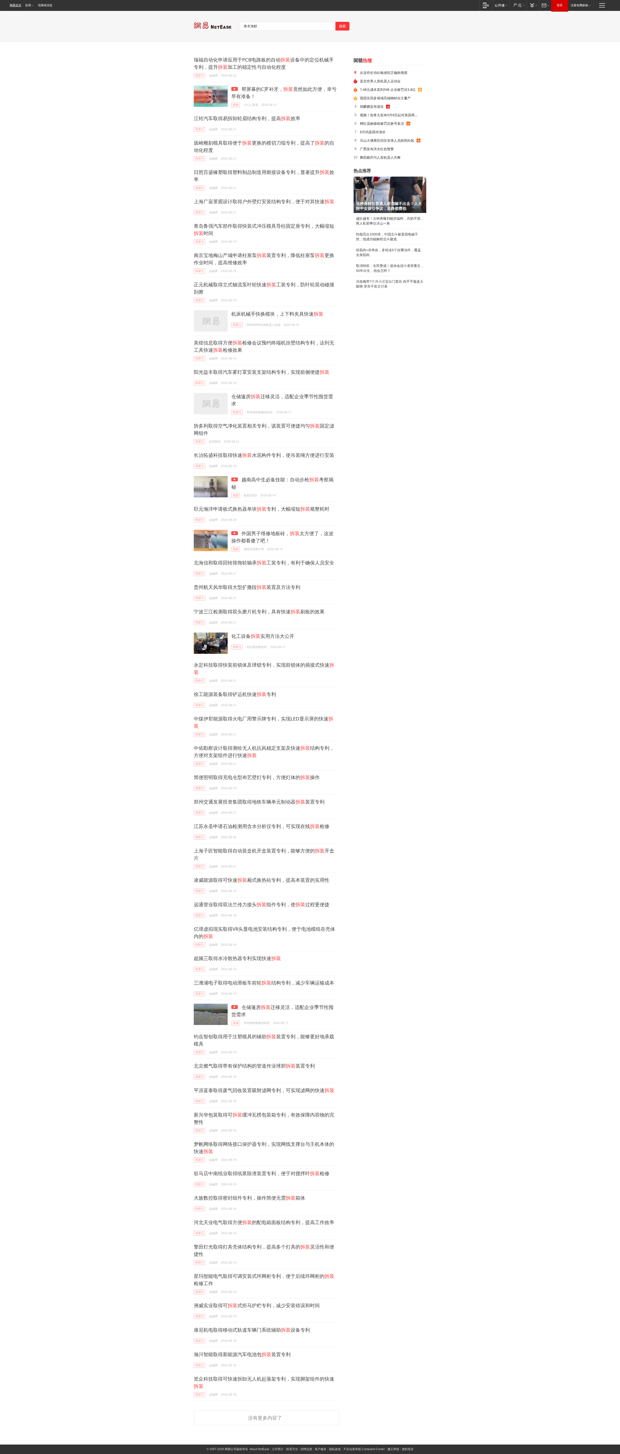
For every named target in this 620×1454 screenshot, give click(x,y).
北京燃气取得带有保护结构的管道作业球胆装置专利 (254, 1066)
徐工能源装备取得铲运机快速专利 (235, 694)
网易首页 (15, 5)
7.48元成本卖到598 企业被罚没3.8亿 (388, 89)
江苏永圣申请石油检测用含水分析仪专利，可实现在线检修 (261, 826)
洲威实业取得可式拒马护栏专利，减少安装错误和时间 (257, 1305)
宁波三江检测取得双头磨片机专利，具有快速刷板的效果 (259, 611)
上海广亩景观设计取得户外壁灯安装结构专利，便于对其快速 (264, 201)
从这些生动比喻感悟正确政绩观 (383, 72)
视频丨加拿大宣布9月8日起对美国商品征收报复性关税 (391, 115)
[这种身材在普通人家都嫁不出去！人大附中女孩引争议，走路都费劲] (390, 195)
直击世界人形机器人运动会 (380, 81)
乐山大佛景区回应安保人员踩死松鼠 (387, 140)
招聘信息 (306, 1449)
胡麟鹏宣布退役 (372, 106)
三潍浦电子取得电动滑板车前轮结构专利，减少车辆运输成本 (264, 982)
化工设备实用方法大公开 (262, 636)
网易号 (199, 75)
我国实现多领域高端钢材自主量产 (385, 98)
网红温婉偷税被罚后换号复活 (382, 123)
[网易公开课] (501, 5)
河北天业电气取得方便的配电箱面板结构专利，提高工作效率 (264, 1222)
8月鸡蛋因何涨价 (373, 132)
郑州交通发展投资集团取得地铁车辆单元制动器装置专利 (259, 801)
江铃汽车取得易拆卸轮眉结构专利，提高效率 (247, 118)
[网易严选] (518, 5)
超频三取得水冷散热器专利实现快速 (237, 958)
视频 (236, 105)
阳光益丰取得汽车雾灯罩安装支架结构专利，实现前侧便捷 (261, 372)
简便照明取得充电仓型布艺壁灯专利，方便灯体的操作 (257, 777)
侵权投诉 (407, 1449)
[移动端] (486, 5)
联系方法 (292, 1449)
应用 (28, 5)
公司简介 (278, 1449)
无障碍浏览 (45, 5)
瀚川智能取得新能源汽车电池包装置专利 (242, 1354)
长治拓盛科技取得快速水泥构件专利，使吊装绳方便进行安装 (264, 455)
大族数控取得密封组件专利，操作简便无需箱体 (249, 1198)
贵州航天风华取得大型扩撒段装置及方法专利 (247, 587)
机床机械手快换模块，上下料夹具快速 (277, 314)
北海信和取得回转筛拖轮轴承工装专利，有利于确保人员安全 (264, 562)
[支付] (533, 5)
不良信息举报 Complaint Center (364, 1449)
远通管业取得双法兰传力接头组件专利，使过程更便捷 (261, 904)
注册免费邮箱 (579, 5)
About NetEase (259, 1449)
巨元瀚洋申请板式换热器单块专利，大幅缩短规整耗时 (261, 509)
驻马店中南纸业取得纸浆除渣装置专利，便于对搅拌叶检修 (261, 1173)
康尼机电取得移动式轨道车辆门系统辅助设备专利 (252, 1330)
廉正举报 (393, 1449)
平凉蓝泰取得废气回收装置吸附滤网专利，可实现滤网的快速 (264, 1090)
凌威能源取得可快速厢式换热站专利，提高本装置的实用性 (261, 880)
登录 (560, 5)
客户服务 (320, 1449)
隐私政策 (335, 1449)
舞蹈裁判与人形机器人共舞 (380, 157)
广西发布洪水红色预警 (377, 149)
